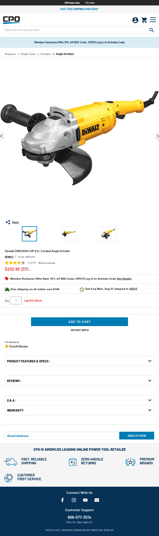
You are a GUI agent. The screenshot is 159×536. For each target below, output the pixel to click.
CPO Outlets (90, 2)
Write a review (46, 263)
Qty (7, 300)
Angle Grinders (65, 54)
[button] (29, 234)
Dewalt (9, 256)
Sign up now (137, 435)
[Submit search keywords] (152, 30)
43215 (133, 288)
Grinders (46, 54)
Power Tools (28, 54)
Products (10, 54)
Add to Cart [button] (79, 321)
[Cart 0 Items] (144, 20)
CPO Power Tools (72, 2)
